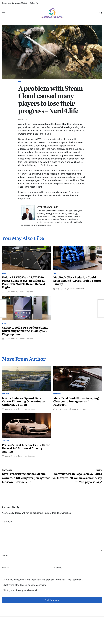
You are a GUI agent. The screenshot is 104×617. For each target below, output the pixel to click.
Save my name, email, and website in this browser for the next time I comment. (43, 579)
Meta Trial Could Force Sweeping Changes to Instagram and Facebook (76, 401)
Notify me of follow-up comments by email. (26, 585)
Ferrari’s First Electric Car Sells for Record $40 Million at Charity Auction (26, 448)
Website (58, 567)
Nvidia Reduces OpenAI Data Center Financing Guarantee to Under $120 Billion (23, 401)
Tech (20, 82)
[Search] (101, 13)
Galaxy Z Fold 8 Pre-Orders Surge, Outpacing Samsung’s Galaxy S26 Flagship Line (25, 330)
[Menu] (3, 13)
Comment (8, 521)
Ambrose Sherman (26, 292)
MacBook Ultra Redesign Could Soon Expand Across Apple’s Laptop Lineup (77, 280)
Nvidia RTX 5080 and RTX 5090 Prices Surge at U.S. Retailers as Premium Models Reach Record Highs (23, 282)
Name (6, 555)
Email (5, 567)
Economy (5, 394)
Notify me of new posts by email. (20, 590)
